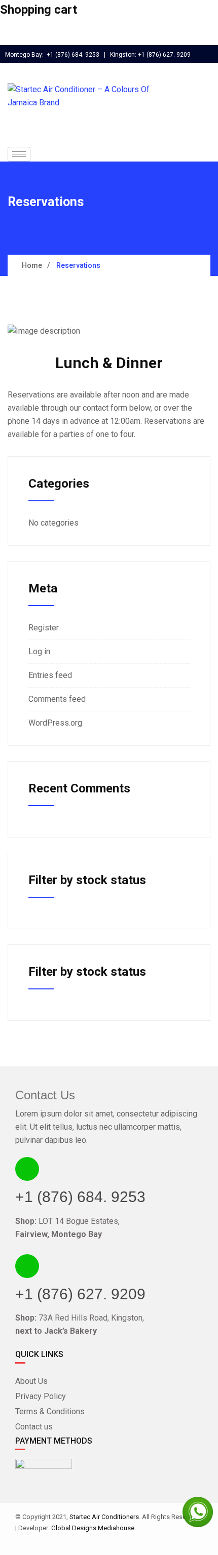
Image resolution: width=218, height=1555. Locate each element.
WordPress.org (55, 723)
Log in (39, 651)
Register (43, 627)
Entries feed (50, 675)
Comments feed (57, 699)
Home (32, 265)
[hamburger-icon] (19, 154)
